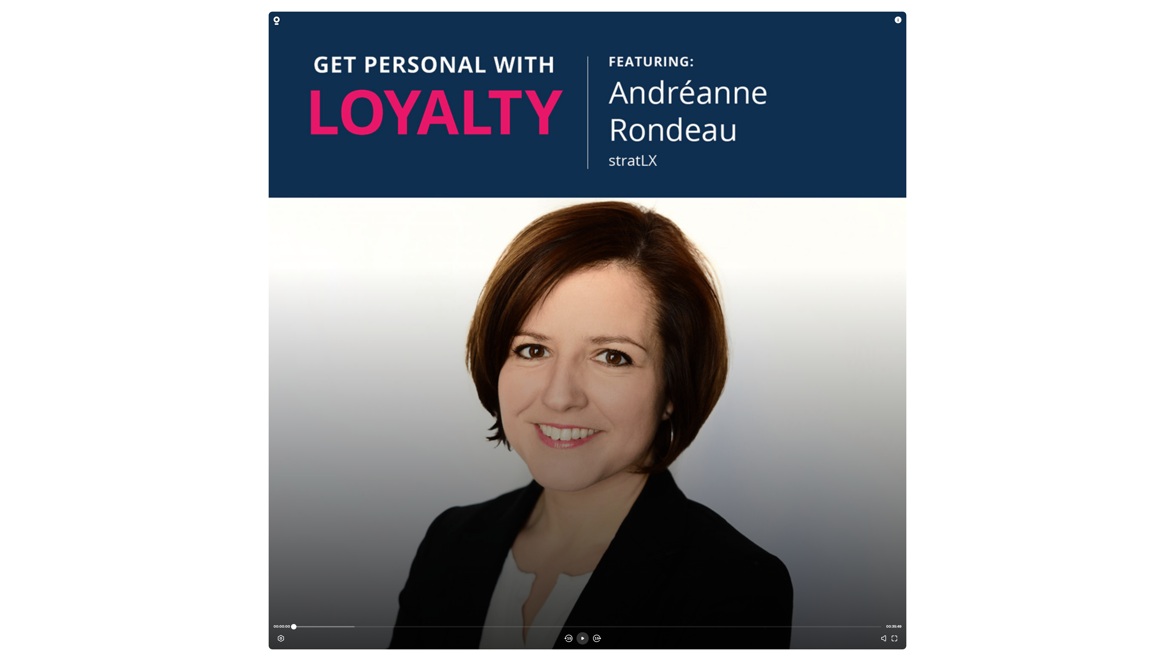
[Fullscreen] (894, 638)
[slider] (294, 626)
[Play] (582, 638)
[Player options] (281, 638)
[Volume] (885, 638)
